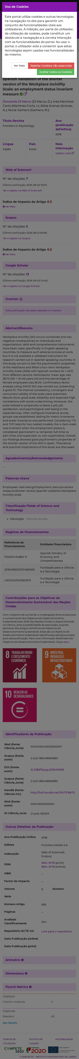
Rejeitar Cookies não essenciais (51, 65)
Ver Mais (19, 65)
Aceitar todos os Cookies (55, 72)
